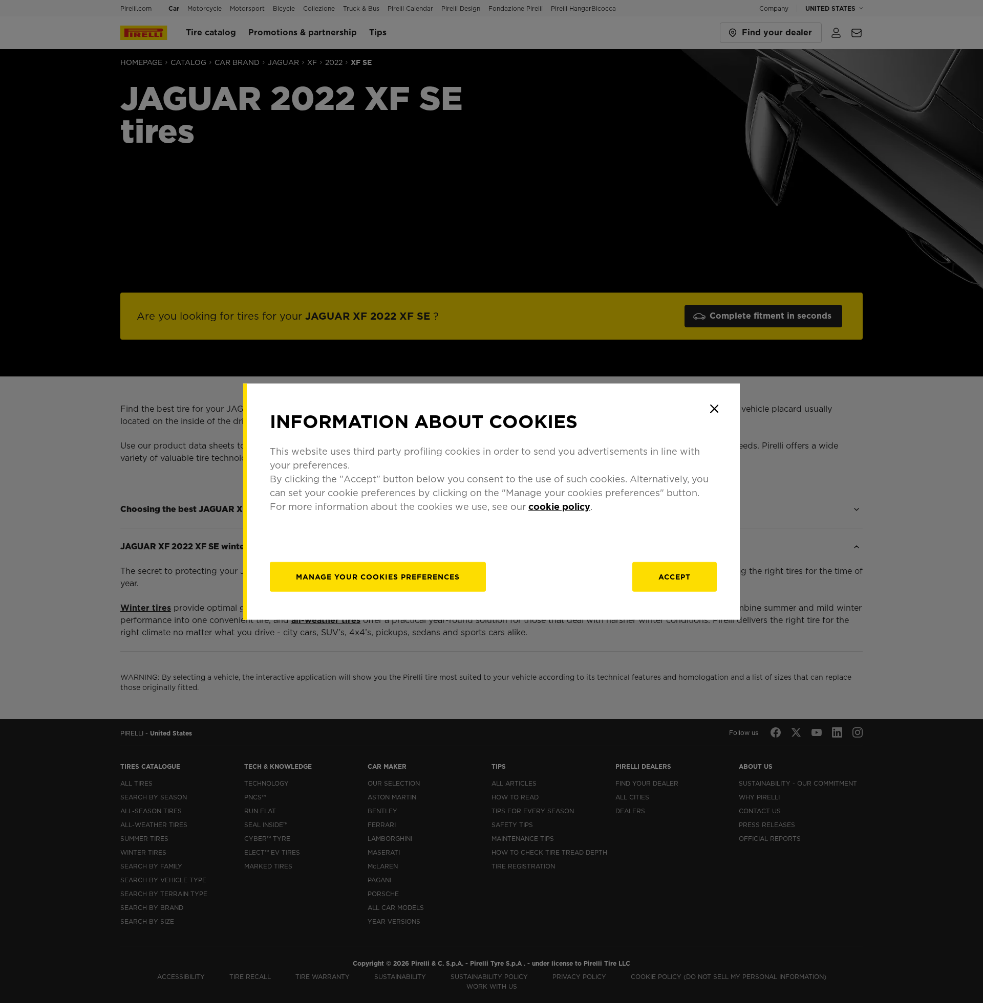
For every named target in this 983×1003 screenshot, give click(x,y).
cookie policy (559, 506)
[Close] (714, 408)
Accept (674, 577)
